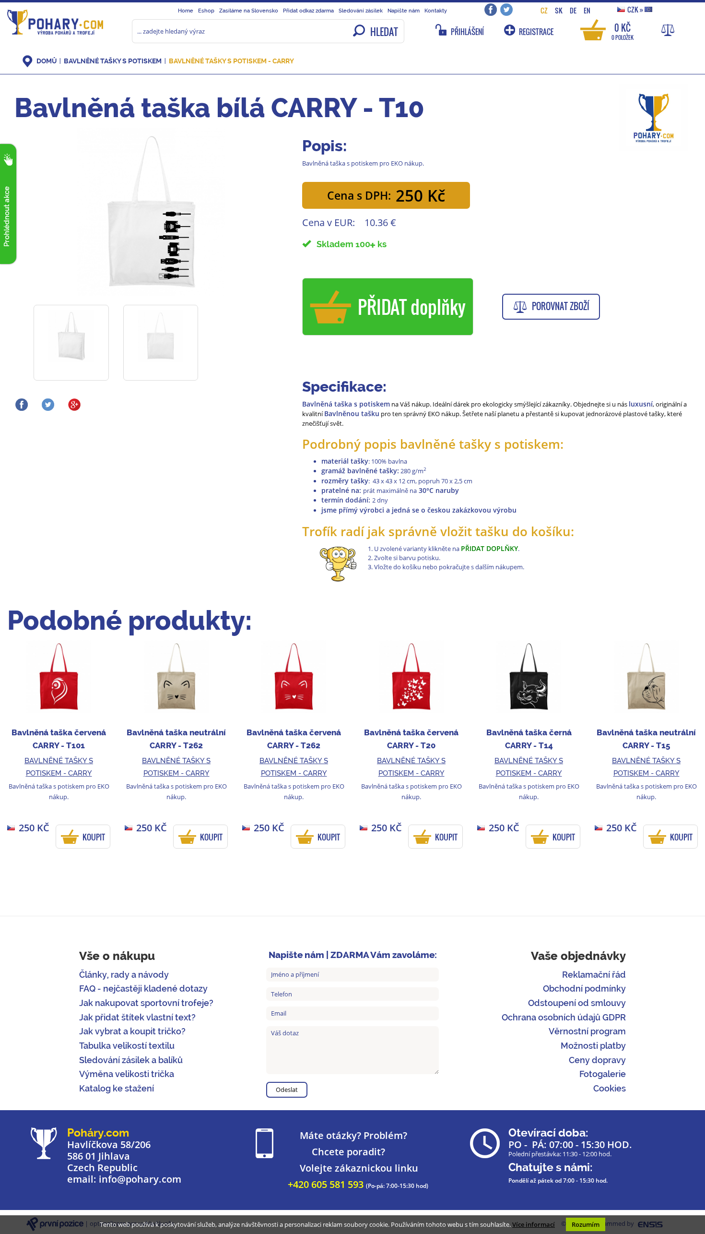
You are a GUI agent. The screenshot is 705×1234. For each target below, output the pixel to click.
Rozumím (585, 1224)
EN (587, 10)
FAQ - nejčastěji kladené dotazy (143, 988)
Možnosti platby (593, 1046)
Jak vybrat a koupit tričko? (132, 1031)
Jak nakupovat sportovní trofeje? (146, 1003)
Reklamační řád (594, 975)
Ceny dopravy (597, 1060)
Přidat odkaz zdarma (308, 10)
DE (573, 10)
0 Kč (622, 31)
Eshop (206, 10)
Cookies (609, 1088)
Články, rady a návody (124, 975)
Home (185, 10)
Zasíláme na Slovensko (248, 10)
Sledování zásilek (361, 10)
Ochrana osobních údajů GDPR (564, 1017)
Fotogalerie (602, 1074)
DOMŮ (46, 61)
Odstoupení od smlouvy (577, 1003)
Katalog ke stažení (116, 1088)
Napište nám (404, 10)
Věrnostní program (587, 1031)
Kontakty (435, 10)
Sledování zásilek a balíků (131, 1060)
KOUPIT (93, 837)
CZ (544, 10)
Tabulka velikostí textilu (127, 1046)
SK (559, 10)
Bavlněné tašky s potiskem (113, 61)
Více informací (533, 1224)
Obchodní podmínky (584, 988)
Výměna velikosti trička (126, 1074)
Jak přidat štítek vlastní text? (137, 1017)
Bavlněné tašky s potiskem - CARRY (231, 61)
